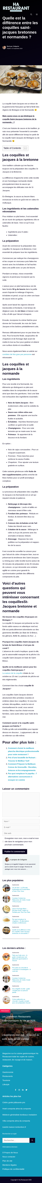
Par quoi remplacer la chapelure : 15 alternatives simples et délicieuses (20, 921)
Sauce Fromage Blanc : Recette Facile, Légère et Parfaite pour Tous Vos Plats (21, 910)
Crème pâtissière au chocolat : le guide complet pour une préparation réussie (21, 1001)
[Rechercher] (32, 1140)
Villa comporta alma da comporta (16, 1121)
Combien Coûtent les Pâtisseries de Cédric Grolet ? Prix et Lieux (21, 900)
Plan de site (7, 1161)
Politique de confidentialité (13, 1169)
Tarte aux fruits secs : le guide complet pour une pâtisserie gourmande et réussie (20, 957)
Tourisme (6, 1080)
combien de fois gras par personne (17, 354)
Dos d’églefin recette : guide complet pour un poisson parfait (21, 990)
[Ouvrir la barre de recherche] (31, 14)
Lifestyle (5, 1084)
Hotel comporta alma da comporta (16, 1109)
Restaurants (7, 1076)
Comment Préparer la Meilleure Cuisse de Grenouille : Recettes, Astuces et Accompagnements (22, 767)
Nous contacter (8, 1157)
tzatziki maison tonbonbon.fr (14, 1127)
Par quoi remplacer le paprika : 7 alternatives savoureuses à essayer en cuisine (22, 776)
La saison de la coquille (12, 673)
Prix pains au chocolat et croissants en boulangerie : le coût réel (21, 969)
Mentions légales (9, 1165)
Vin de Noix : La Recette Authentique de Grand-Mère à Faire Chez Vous (21, 889)
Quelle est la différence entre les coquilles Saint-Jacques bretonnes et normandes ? (21, 931)
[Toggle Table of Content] (24, 148)
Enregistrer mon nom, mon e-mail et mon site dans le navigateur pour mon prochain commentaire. (22, 841)
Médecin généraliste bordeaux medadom (19, 1115)
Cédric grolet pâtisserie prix (13, 1102)
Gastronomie (7, 1072)
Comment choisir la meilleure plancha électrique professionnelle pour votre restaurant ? (23, 751)
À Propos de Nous (10, 1153)
